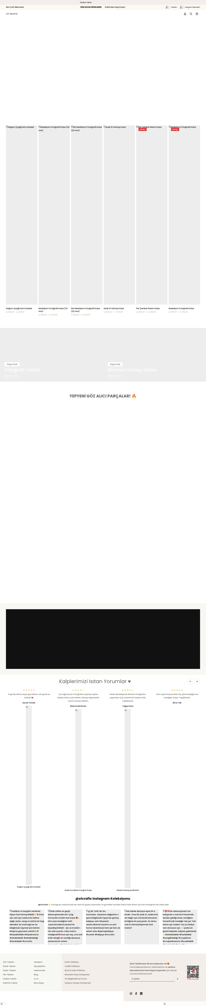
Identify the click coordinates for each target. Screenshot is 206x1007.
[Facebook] (136, 993)
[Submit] (178, 978)
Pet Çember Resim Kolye (148, 308)
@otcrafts (43, 904)
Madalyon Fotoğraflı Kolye (181, 308)
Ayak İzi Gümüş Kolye (114, 308)
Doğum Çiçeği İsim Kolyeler (19, 308)
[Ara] (191, 14)
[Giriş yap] (185, 14)
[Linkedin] (141, 993)
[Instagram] (131, 993)
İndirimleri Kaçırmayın (103, 7)
